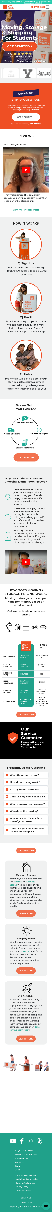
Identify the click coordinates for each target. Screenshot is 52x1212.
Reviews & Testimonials (26, 1154)
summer (18, 881)
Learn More (26, 913)
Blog (17, 1166)
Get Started (26, 457)
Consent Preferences (25, 1183)
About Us (19, 1162)
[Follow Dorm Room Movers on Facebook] (21, 1142)
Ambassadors (21, 1158)
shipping (25, 951)
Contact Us (26, 1198)
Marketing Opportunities (27, 1179)
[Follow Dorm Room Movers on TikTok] (39, 1142)
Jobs (17, 1170)
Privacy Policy (22, 1187)
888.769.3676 (38, 7)
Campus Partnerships (26, 1175)
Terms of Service (23, 1190)
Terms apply (28, 747)
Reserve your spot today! (33, 3)
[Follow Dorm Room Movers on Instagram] (30, 1142)
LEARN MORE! (35, 124)
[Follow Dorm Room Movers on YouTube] (13, 1142)
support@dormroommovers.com (26, 1206)
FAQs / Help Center (24, 1151)
